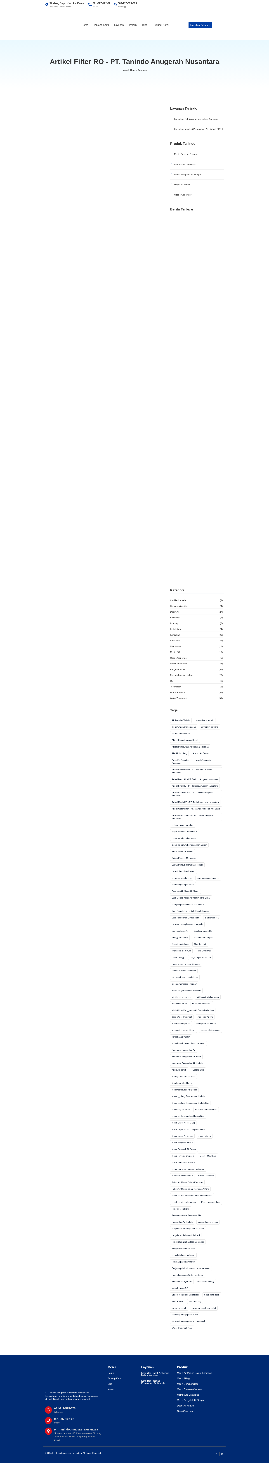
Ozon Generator (185, 1411)
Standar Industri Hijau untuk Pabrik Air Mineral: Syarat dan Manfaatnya (192, 360)
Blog (144, 25)
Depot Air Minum (182, 184)
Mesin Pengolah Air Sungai (187, 174)
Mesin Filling (183, 1378)
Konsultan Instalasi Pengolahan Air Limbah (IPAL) (198, 129)
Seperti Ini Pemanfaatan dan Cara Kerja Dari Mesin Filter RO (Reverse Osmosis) (101, 205)
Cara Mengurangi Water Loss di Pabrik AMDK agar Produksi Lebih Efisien (197, 250)
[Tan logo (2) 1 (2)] (65, 1377)
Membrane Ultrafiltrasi (185, 164)
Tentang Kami (101, 25)
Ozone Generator (182, 194)
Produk (133, 25)
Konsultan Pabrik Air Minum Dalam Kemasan (155, 1374)
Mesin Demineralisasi (188, 1384)
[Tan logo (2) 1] (59, 24)
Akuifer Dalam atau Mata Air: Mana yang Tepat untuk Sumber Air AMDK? (193, 396)
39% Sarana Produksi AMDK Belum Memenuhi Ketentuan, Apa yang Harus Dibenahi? (193, 581)
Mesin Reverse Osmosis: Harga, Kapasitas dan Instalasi (195, 433)
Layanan (119, 25)
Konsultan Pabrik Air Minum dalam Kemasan (196, 119)
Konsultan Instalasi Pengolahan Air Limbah (153, 1381)
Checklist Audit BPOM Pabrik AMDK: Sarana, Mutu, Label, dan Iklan (196, 543)
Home (85, 25)
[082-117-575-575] (48, 1410)
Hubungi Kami (161, 25)
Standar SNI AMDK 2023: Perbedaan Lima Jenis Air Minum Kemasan (194, 506)
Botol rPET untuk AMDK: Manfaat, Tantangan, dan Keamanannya (197, 287)
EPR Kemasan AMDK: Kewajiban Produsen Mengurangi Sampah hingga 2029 (195, 323)
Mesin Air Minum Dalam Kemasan (194, 1373)
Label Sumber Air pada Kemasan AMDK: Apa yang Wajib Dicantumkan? (196, 470)
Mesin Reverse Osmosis (186, 154)
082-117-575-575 (65, 1408)
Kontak (111, 1389)
